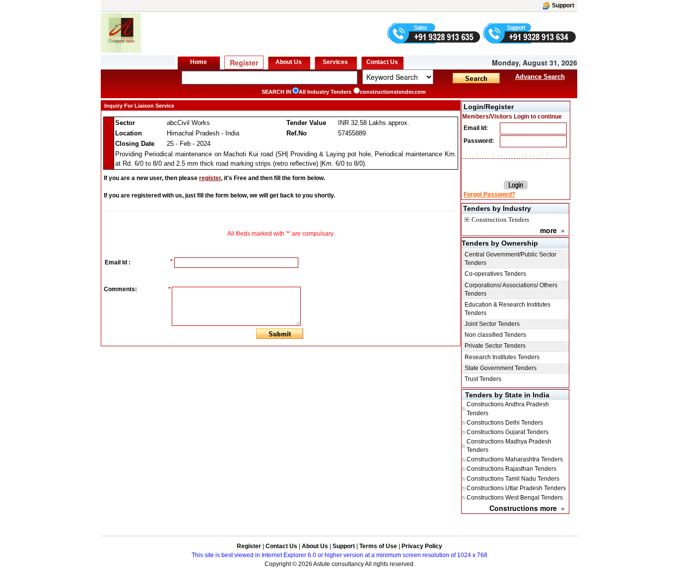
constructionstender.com (393, 92)
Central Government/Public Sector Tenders (510, 258)
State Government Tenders (501, 368)
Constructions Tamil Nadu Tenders (513, 478)
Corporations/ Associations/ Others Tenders (511, 289)
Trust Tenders (483, 379)
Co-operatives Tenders (495, 273)
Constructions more (523, 508)
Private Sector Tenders (495, 345)
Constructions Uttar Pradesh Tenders (516, 488)
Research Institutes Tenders (502, 357)
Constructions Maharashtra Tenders (515, 459)
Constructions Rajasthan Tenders (511, 468)
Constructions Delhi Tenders (505, 422)
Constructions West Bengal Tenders (515, 497)
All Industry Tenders (325, 92)
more (548, 230)
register (210, 178)
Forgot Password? (489, 194)
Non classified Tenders (495, 334)
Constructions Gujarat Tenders (507, 432)
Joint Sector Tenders (492, 323)
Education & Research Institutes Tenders (507, 308)
